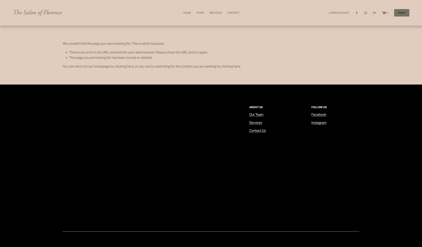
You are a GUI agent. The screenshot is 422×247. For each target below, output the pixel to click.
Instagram (318, 123)
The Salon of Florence (37, 13)
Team (200, 13)
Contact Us (257, 130)
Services (215, 13)
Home (187, 13)
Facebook (318, 114)
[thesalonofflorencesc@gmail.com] (374, 13)
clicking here (124, 66)
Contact (233, 13)
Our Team (256, 114)
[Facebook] (356, 13)
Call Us (402, 12)
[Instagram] (365, 13)
